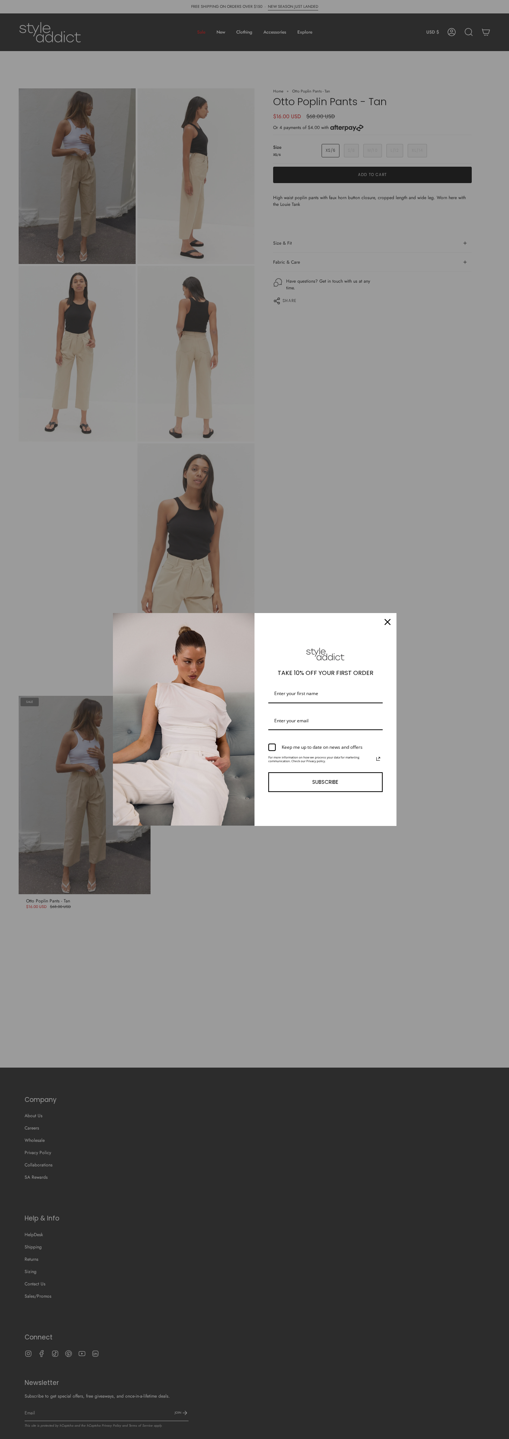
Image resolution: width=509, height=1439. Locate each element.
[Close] (387, 622)
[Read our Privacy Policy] (378, 758)
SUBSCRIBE (325, 782)
